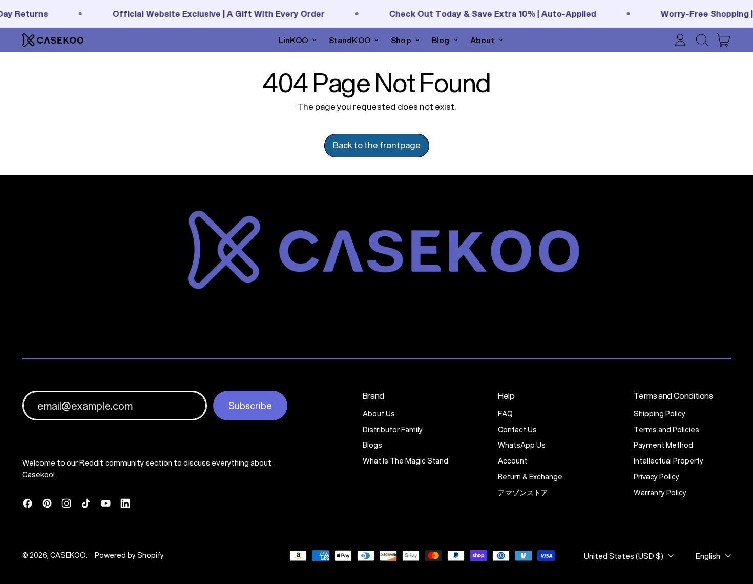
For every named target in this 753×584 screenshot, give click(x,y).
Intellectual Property (668, 461)
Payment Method (663, 445)
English (708, 555)
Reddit (91, 462)
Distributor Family (393, 430)
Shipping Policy (659, 414)
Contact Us (517, 430)
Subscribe (250, 405)
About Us (379, 414)
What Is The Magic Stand (405, 461)
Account (512, 461)
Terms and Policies (666, 430)
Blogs (372, 445)
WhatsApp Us (522, 445)
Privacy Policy (656, 477)
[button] (701, 40)
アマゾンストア (523, 493)
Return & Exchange (530, 477)
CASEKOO (68, 555)
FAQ (505, 414)
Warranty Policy (660, 493)
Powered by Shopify (129, 555)
